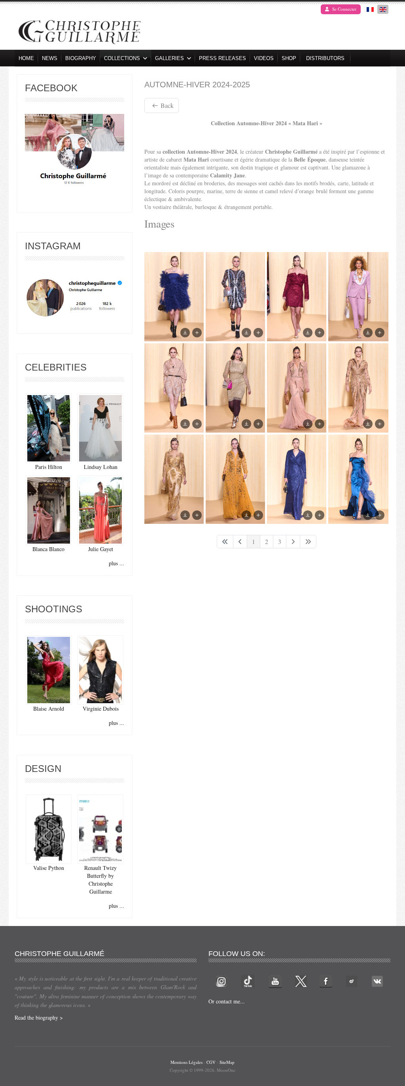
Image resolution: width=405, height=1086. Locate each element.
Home (26, 58)
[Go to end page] (308, 541)
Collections (122, 58)
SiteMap (227, 1062)
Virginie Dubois (101, 708)
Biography (80, 58)
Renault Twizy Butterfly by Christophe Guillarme (100, 879)
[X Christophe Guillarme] (301, 980)
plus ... (116, 563)
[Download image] (185, 332)
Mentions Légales (186, 1062)
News (49, 58)
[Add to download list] (197, 332)
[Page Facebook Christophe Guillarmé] (74, 151)
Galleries (169, 58)
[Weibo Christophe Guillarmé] (351, 980)
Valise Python (48, 867)
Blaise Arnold (48, 708)
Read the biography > (39, 1017)
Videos (264, 58)
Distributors (325, 58)
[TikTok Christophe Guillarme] (248, 980)
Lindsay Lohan (100, 467)
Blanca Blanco (48, 549)
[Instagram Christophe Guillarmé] (74, 298)
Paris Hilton (48, 467)
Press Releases (222, 58)
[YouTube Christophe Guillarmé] (275, 980)
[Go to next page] (293, 541)
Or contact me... (226, 1001)
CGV (211, 1062)
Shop (289, 58)
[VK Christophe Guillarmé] (377, 980)
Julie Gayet (100, 549)
